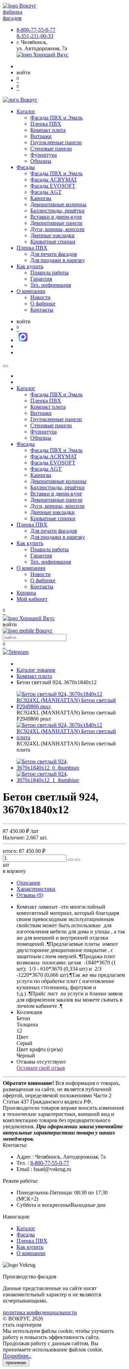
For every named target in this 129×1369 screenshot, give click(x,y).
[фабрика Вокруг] (28, 631)
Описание (28, 883)
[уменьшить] (77, 860)
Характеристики (36, 889)
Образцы (40, 161)
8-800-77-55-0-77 (36, 30)
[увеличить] (70, 860)
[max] (23, 340)
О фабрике (42, 303)
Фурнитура (43, 155)
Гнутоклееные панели (56, 142)
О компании (31, 291)
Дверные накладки (52, 235)
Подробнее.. (17, 1356)
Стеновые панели (51, 148)
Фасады (26, 167)
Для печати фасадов (53, 254)
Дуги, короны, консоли (57, 229)
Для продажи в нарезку (57, 260)
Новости (40, 297)
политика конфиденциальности (40, 1312)
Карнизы (40, 198)
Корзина (26, 593)
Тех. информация (50, 285)
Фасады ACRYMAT (53, 179)
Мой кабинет (32, 599)
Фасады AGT (46, 192)
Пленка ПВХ (45, 124)
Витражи (41, 136)
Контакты (41, 310)
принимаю (16, 1362)
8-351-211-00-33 (35, 36)
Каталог (26, 111)
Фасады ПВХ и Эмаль (56, 118)
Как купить (30, 266)
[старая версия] (29, 618)
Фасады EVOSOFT (52, 186)
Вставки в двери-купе (56, 217)
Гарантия (41, 279)
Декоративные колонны (58, 204)
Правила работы (49, 272)
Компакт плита (48, 130)
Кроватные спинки (52, 241)
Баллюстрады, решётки (57, 210)
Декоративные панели (56, 223)
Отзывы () (30, 895)
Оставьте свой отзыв (41, 1068)
